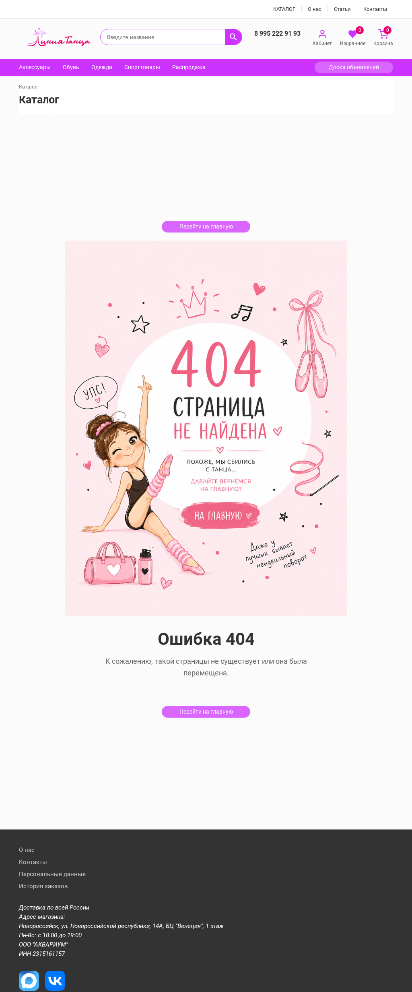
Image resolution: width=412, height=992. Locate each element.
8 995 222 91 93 (277, 33)
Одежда (101, 67)
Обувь (71, 67)
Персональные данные (52, 874)
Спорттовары (142, 67)
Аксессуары (35, 67)
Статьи (342, 9)
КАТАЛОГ (284, 9)
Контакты (375, 9)
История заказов (43, 886)
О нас (314, 9)
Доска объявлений (354, 67)
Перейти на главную (206, 226)
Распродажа (189, 67)
